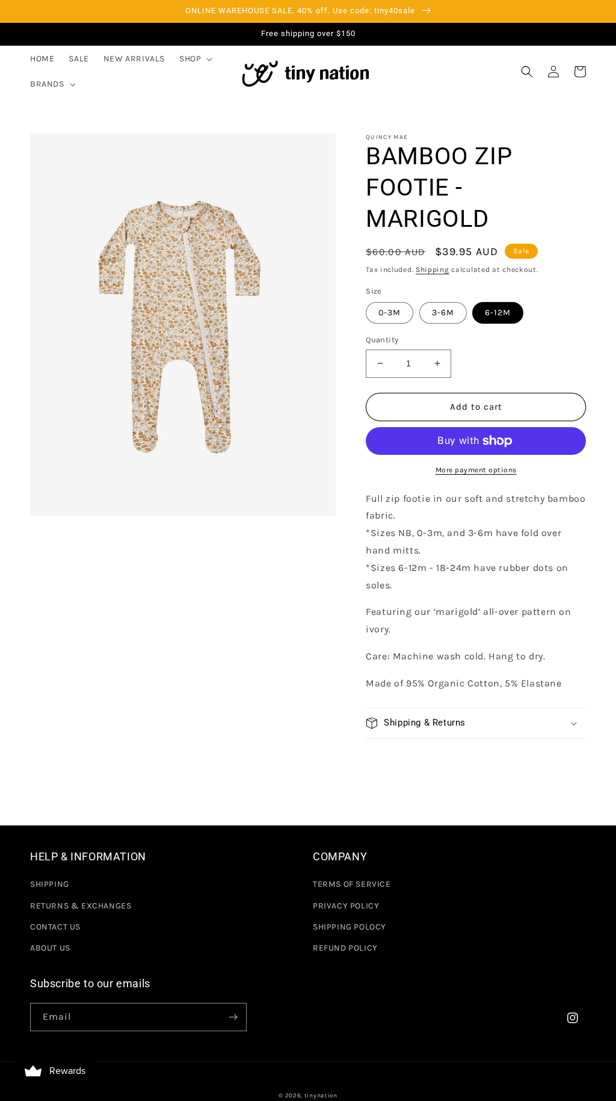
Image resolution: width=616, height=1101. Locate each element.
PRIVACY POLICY (346, 906)
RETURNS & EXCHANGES (80, 906)
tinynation (320, 1095)
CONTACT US (55, 927)
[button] (194, 59)
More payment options (476, 470)
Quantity (382, 339)
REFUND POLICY (345, 948)
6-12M (498, 312)
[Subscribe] (233, 1017)
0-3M (389, 312)
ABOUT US (50, 948)
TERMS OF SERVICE (352, 884)
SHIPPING (49, 884)
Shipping (432, 269)
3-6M (443, 312)
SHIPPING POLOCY (349, 927)
